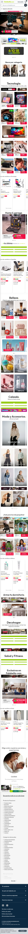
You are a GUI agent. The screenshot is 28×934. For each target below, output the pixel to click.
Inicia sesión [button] (20, 1)
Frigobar (6, 828)
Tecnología (6, 856)
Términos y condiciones (7, 909)
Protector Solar (7, 803)
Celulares (6, 852)
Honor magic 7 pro (8, 829)
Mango (5, 876)
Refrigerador (7, 863)
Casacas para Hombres (9, 839)
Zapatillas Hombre (8, 847)
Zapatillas (6, 818)
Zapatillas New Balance (9, 815)
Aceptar (22, 930)
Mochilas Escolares (8, 844)
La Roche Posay (7, 877)
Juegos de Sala (7, 820)
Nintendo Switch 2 (8, 809)
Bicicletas (6, 804)
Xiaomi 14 (6, 831)
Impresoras (6, 866)
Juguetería (6, 849)
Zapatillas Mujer (8, 841)
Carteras (6, 832)
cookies (8, 932)
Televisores (6, 853)
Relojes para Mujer (8, 806)
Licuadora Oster (8, 867)
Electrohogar (7, 855)
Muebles (6, 850)
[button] (14, 5)
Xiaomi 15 (6, 825)
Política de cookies (6, 911)
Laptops (6, 860)
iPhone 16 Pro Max (8, 869)
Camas (5, 845)
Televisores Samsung (9, 817)
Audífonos (6, 861)
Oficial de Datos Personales (8, 916)
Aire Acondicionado (9, 826)
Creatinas (6, 842)
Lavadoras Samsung (8, 812)
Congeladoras (7, 823)
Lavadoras (6, 821)
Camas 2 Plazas (7, 814)
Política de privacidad (7, 913)
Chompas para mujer (9, 810)
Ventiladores (7, 858)
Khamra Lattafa (7, 807)
